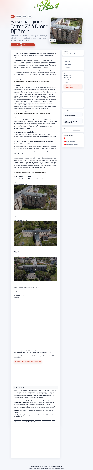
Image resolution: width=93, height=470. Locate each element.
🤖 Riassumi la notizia (28, 44)
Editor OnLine (43, 466)
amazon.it (16, 412)
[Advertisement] (35, 375)
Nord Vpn (20, 416)
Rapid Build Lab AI (70, 138)
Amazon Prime (17, 351)
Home (29, 16)
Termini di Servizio (45, 468)
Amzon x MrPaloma (76, 130)
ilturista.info (20, 79)
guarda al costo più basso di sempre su (29, 81)
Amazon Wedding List (37, 352)
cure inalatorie (45, 146)
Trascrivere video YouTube (54, 466)
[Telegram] (74, 53)
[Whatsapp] (70, 53)
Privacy (31, 468)
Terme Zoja (24, 111)
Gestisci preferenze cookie (57, 468)
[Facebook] (64, 53)
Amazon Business (18, 352)
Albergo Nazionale (21, 170)
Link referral (67, 67)
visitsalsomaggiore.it (19, 295)
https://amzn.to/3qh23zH (33, 287)
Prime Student (47, 352)
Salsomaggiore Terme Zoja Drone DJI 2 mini (46, 356)
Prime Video (38, 351)
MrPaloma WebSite (70, 141)
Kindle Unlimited (27, 352)
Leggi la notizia (15, 44)
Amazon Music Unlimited (28, 351)
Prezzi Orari (16, 297)
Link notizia (66, 82)
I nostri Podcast (67, 64)
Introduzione (67, 61)
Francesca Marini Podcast (72, 144)
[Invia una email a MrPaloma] (61, 466)
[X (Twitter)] (67, 53)
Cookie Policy (37, 468)
